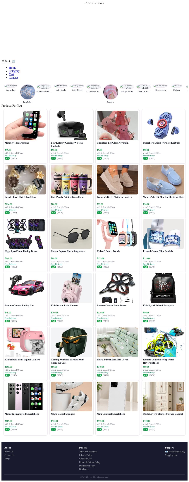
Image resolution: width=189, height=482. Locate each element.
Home (12, 67)
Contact (13, 77)
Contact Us (9, 455)
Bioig (8, 61)
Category (14, 71)
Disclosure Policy (87, 465)
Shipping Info (171, 455)
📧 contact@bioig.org (175, 451)
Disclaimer (84, 469)
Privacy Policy (85, 455)
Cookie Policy (85, 458)
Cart (11, 74)
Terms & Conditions (88, 451)
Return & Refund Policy (89, 462)
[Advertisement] (94, 32)
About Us (8, 451)
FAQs (7, 458)
